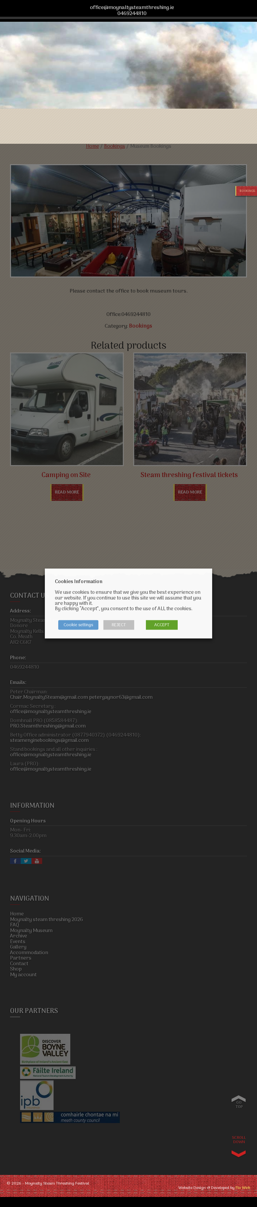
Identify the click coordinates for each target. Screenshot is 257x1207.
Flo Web (243, 1188)
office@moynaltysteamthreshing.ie (132, 8)
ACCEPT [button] (161, 625)
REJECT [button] (119, 625)
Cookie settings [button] (78, 625)
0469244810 (132, 14)
